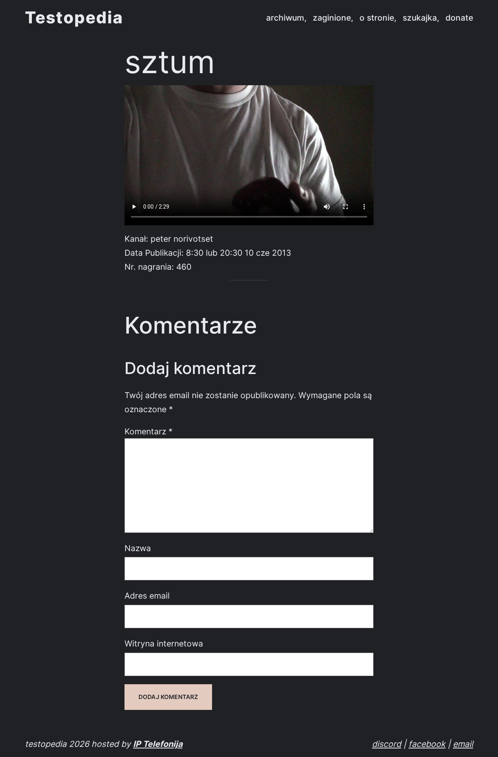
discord (386, 744)
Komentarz (148, 431)
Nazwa (137, 548)
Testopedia (74, 17)
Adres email (147, 595)
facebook (427, 744)
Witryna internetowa (163, 643)
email (463, 744)
